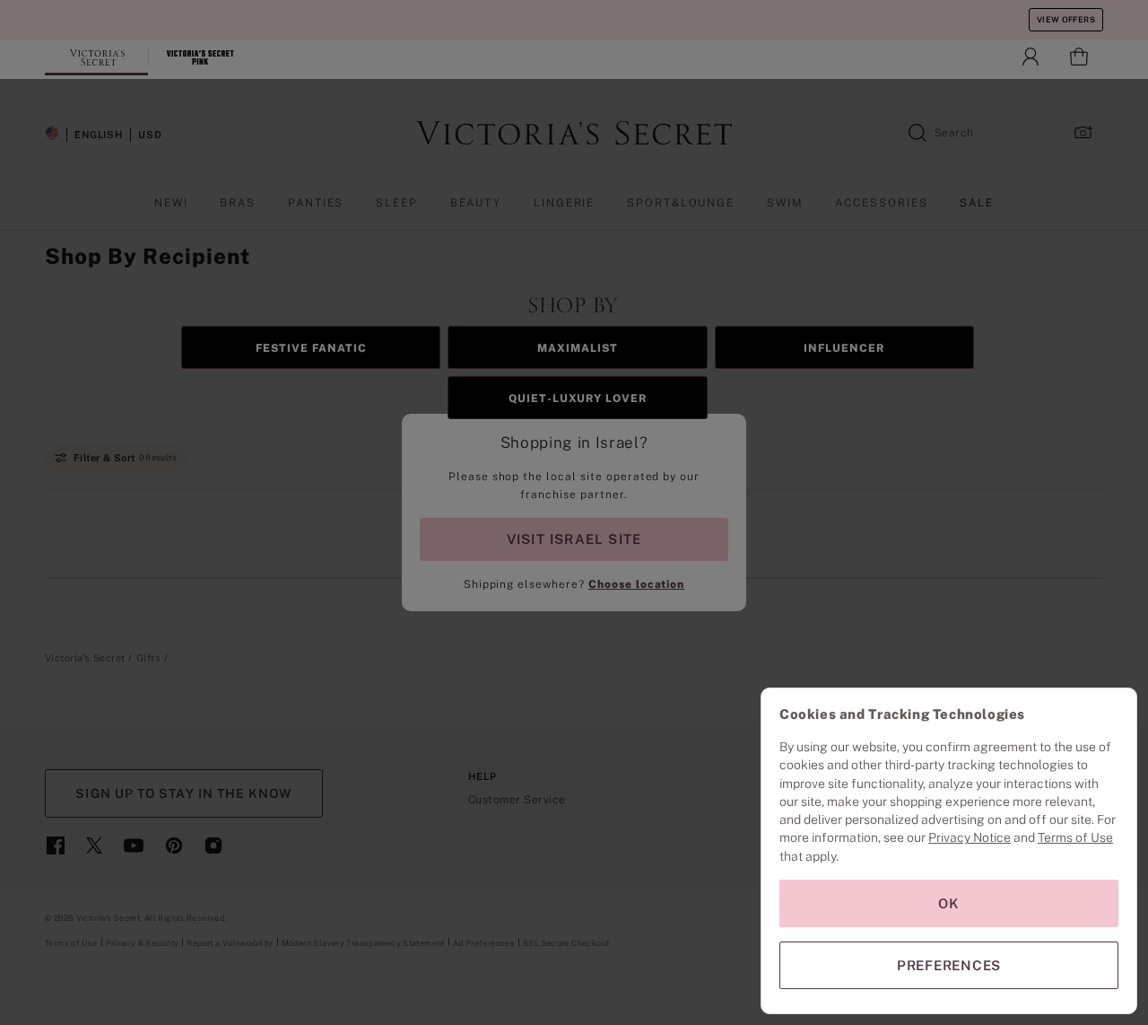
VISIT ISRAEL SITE (574, 539)
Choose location (636, 584)
